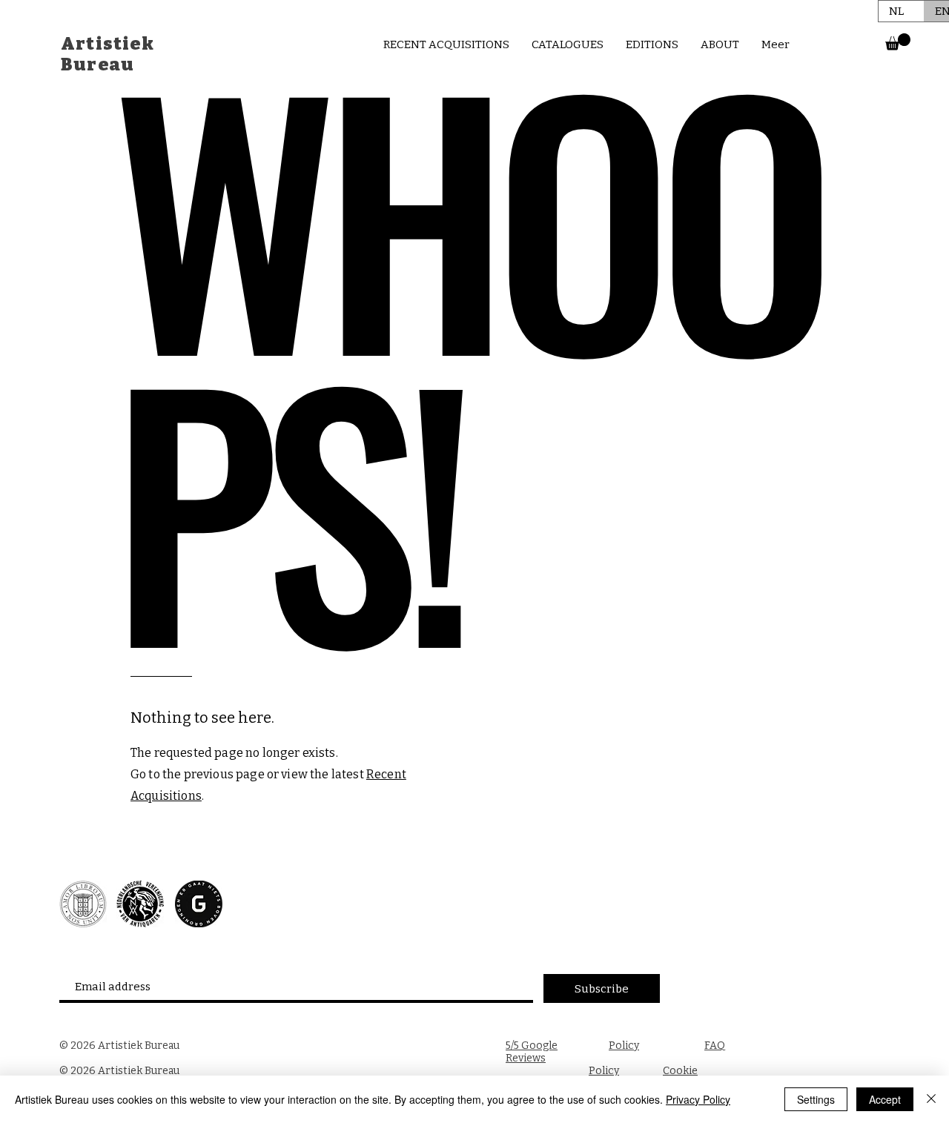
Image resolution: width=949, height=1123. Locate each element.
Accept (885, 1099)
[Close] (931, 1099)
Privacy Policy (698, 1099)
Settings (816, 1099)
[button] (897, 41)
